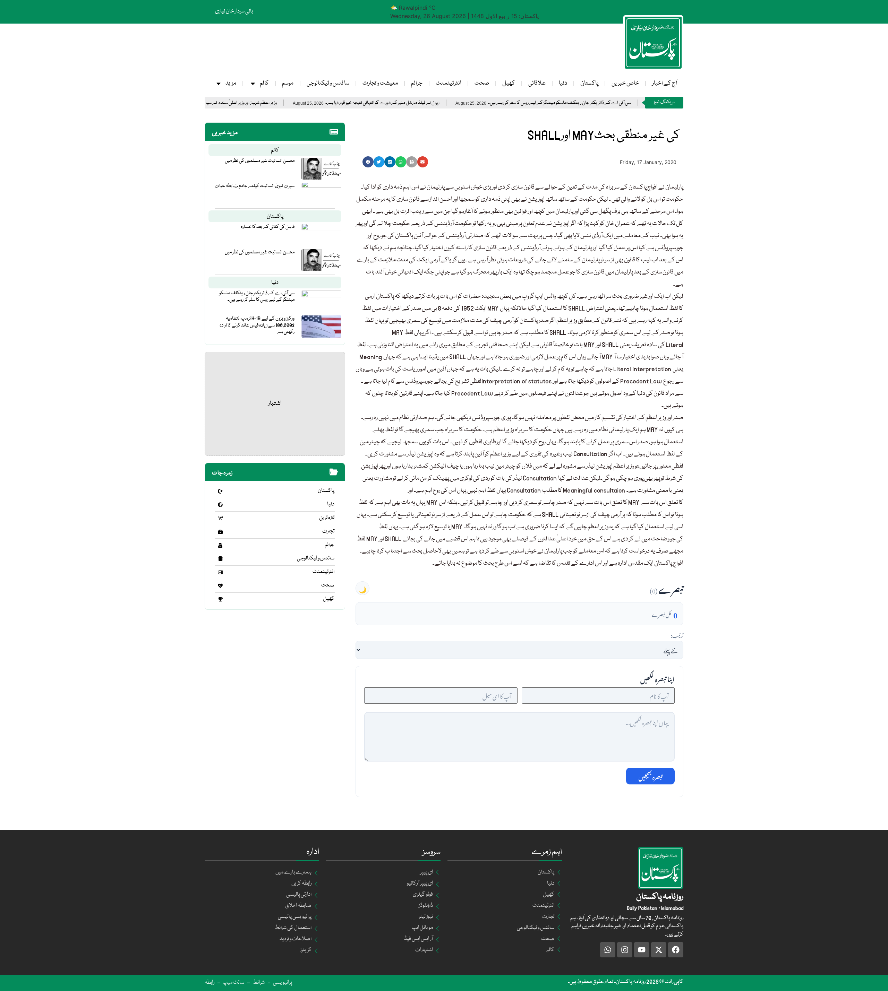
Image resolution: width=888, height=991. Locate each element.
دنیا (563, 83)
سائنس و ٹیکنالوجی (315, 558)
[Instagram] (624, 949)
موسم (287, 83)
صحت (482, 83)
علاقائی (537, 83)
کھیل (508, 83)
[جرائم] (220, 545)
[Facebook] (675, 949)
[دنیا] (220, 505)
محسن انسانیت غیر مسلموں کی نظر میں (259, 161)
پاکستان (589, 83)
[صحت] (220, 586)
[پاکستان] (220, 491)
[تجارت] (220, 532)
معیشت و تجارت (380, 83)
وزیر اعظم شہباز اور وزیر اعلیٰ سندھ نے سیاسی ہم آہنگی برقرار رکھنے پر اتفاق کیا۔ (251, 103)
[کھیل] (220, 599)
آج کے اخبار (664, 83)
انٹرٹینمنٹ (448, 83)
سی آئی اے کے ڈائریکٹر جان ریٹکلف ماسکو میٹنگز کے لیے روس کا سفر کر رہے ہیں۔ (602, 103)
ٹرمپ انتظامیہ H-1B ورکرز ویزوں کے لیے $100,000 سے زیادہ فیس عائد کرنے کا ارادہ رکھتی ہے (257, 325)
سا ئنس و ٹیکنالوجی (328, 83)
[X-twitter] (658, 949)
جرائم (416, 83)
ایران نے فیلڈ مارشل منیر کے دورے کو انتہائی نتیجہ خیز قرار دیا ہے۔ (425, 103)
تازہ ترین (326, 518)
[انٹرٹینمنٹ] (220, 572)
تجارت (328, 531)
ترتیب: (677, 634)
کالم (264, 83)
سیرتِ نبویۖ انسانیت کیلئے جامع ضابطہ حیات (254, 186)
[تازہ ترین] (220, 518)
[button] (368, 161)
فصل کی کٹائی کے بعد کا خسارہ (267, 227)
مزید (230, 83)
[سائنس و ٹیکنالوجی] (220, 559)
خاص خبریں (625, 83)
